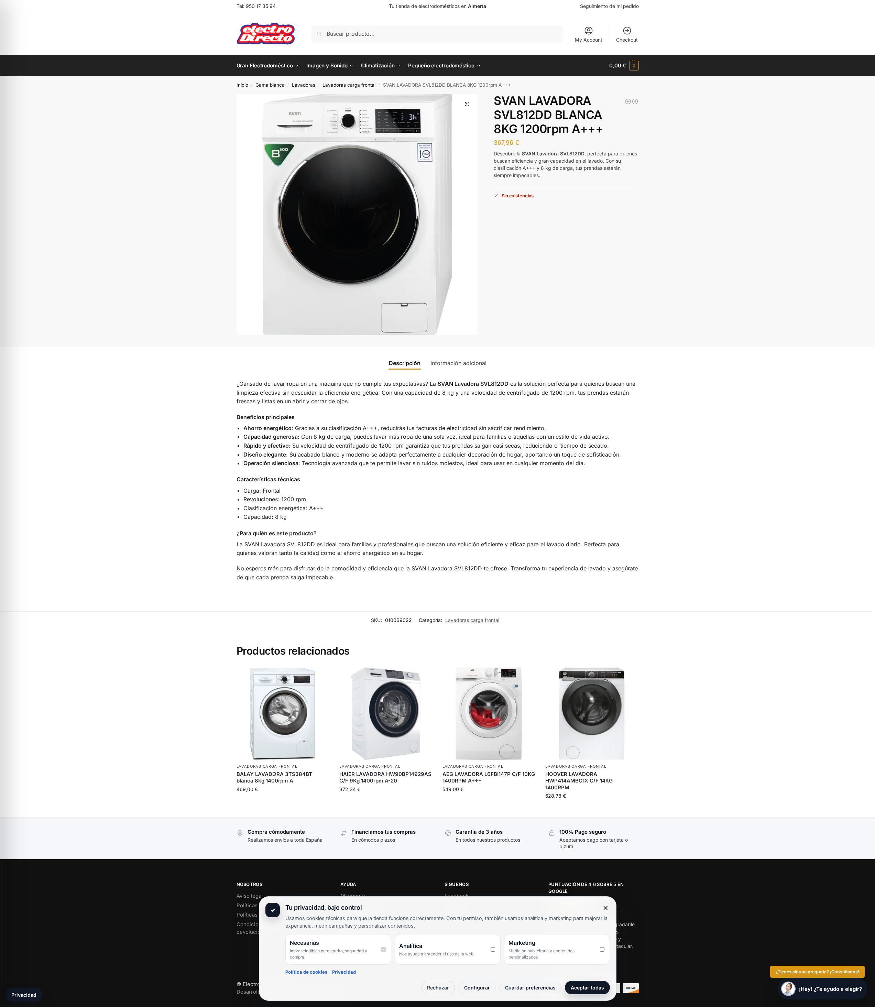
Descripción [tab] (404, 363)
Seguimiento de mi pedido (609, 6)
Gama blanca (270, 85)
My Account (588, 40)
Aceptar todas (587, 987)
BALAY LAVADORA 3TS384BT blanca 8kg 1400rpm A (274, 777)
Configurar (477, 987)
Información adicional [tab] (458, 363)
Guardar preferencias (530, 987)
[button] (623, 65)
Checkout (627, 40)
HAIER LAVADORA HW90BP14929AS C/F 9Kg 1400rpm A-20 (385, 777)
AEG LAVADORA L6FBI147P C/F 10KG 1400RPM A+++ (488, 777)
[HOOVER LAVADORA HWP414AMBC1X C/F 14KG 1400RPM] (628, 101)
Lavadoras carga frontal (348, 85)
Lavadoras (303, 85)
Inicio (242, 85)
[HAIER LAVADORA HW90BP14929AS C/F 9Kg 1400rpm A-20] (635, 101)
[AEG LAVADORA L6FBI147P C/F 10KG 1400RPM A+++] (488, 713)
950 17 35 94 (261, 6)
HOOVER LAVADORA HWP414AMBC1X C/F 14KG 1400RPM (579, 781)
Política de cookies (306, 972)
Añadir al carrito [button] (282, 804)
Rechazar (438, 987)
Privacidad (344, 972)
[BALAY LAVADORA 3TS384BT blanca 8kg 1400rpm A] (283, 713)
